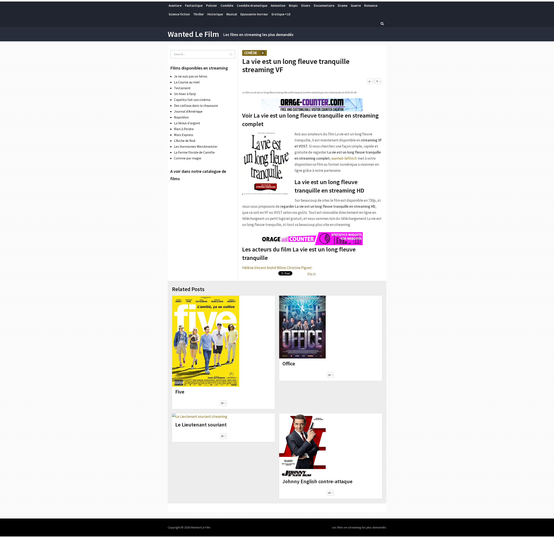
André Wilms (276, 267)
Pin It (312, 274)
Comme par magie (187, 158)
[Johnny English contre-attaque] (302, 444)
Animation (278, 5)
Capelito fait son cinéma (192, 99)
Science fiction (179, 14)
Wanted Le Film (193, 34)
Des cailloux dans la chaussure (196, 105)
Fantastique (194, 5)
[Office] (302, 327)
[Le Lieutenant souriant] (199, 416)
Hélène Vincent (254, 267)
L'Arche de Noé (184, 140)
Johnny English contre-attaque (317, 481)
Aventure (175, 5)
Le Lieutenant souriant (201, 424)
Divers (305, 5)
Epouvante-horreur (254, 14)
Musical (231, 14)
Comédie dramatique (252, 5)
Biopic (293, 5)
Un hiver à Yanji (185, 94)
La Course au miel (187, 82)
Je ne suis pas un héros (190, 76)
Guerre (356, 5)
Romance (370, 5)
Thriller (198, 14)
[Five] (205, 341)
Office (288, 363)
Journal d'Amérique (188, 111)
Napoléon (181, 117)
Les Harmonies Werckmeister (195, 146)
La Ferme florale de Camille (194, 152)
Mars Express (183, 135)
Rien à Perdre (184, 129)
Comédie (227, 5)
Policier (211, 5)
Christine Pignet (299, 267)
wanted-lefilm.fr (344, 158)
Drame (342, 5)
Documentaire (324, 5)
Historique (215, 14)
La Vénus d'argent (187, 123)
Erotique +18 (281, 14)
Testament (182, 88)
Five (179, 391)
